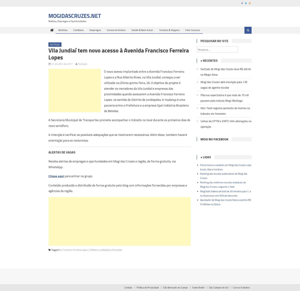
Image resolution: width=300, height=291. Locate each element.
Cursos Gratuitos (116, 30)
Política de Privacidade (148, 287)
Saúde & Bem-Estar (142, 30)
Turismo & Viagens (169, 30)
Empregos (95, 30)
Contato (128, 287)
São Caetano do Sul (218, 287)
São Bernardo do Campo (175, 287)
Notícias (62, 30)
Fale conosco (192, 30)
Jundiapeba (104, 250)
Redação (82, 64)
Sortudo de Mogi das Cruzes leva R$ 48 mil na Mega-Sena (226, 72)
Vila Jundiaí (116, 250)
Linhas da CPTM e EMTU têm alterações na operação (226, 124)
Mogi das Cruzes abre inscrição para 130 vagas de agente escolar (224, 85)
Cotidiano (78, 30)
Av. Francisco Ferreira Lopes (73, 250)
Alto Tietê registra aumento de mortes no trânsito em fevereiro (225, 111)
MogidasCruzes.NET (74, 16)
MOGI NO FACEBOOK (214, 139)
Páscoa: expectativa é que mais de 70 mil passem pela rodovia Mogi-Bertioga (225, 98)
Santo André (198, 287)
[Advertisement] (74, 90)
